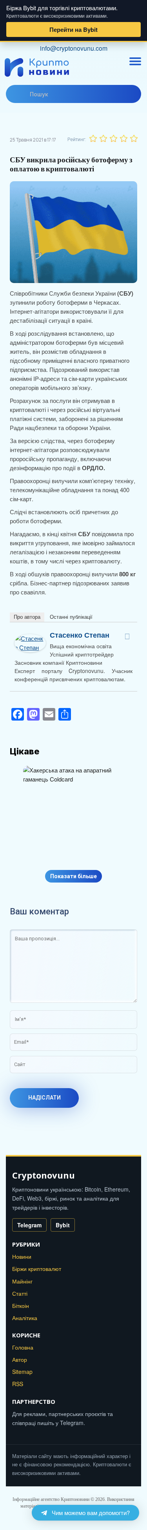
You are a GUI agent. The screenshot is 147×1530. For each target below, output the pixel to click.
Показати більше (73, 876)
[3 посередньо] (113, 138)
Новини (21, 1256)
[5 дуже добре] (134, 138)
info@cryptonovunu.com (73, 48)
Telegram (29, 1225)
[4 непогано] (123, 138)
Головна (22, 1347)
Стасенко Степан (79, 635)
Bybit (63, 1225)
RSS (17, 1384)
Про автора (27, 617)
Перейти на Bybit (73, 29)
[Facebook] (127, 636)
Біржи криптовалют (36, 1269)
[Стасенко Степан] (30, 638)
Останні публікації (71, 617)
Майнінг (22, 1281)
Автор (19, 1359)
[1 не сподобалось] (93, 138)
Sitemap (22, 1372)
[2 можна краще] (103, 138)
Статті (19, 1293)
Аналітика (24, 1318)
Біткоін (20, 1305)
